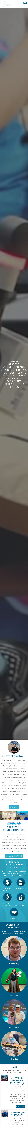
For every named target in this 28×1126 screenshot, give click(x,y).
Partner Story (14, 1059)
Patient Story (14, 964)
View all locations (14, 856)
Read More (14, 807)
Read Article (20, 1106)
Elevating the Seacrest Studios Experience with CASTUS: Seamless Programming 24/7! (17, 1080)
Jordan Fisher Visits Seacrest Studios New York (17, 1114)
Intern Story (14, 995)
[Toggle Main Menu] (25, 3)
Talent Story (14, 1027)
